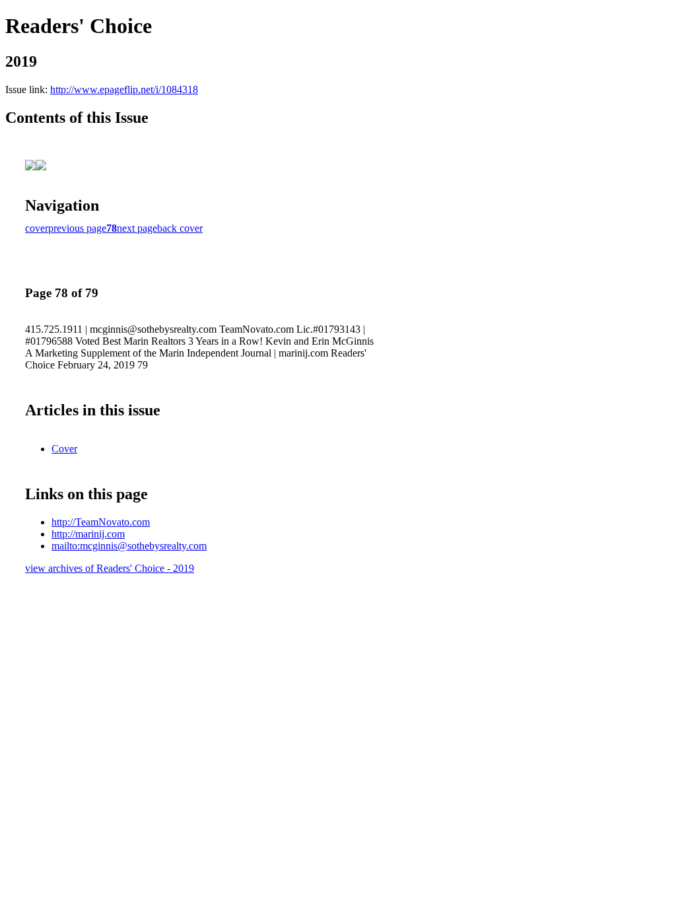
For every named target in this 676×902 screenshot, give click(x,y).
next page (137, 228)
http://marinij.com (88, 533)
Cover (64, 448)
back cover (180, 228)
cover (36, 228)
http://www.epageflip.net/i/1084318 (124, 89)
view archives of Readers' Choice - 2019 (109, 568)
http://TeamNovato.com (100, 522)
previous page (77, 228)
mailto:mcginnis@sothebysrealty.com (129, 545)
